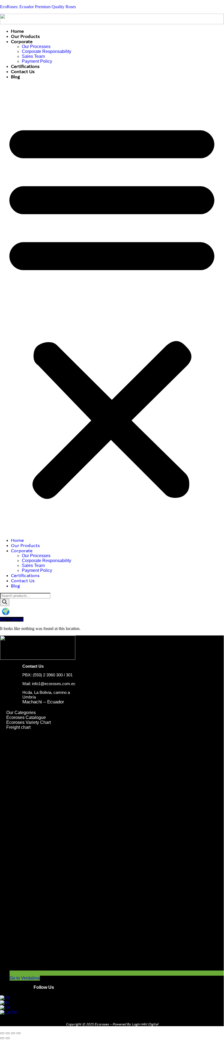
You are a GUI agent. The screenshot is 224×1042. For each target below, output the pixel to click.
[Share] (13, 1033)
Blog (15, 76)
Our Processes (36, 46)
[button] (112, 308)
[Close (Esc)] (18, 1033)
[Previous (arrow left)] (2, 1038)
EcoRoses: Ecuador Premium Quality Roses (38, 6)
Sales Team (33, 56)
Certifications (25, 66)
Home (17, 31)
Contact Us (23, 71)
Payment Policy (37, 61)
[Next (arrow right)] (7, 1038)
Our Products (25, 36)
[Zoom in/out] (2, 1033)
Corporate (21, 41)
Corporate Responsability (46, 51)
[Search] (4, 602)
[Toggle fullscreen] (7, 1033)
